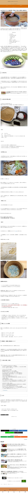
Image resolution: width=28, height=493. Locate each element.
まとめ (10, 43)
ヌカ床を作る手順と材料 (13, 35)
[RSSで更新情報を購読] (20, 437)
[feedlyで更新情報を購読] (7, 437)
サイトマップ (14, 490)
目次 (13, 32)
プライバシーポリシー (23, 490)
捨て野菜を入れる (12, 36)
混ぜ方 (11, 38)
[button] (18, 432)
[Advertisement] (7, 422)
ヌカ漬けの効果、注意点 (13, 42)
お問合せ (5, 490)
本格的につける (12, 37)
